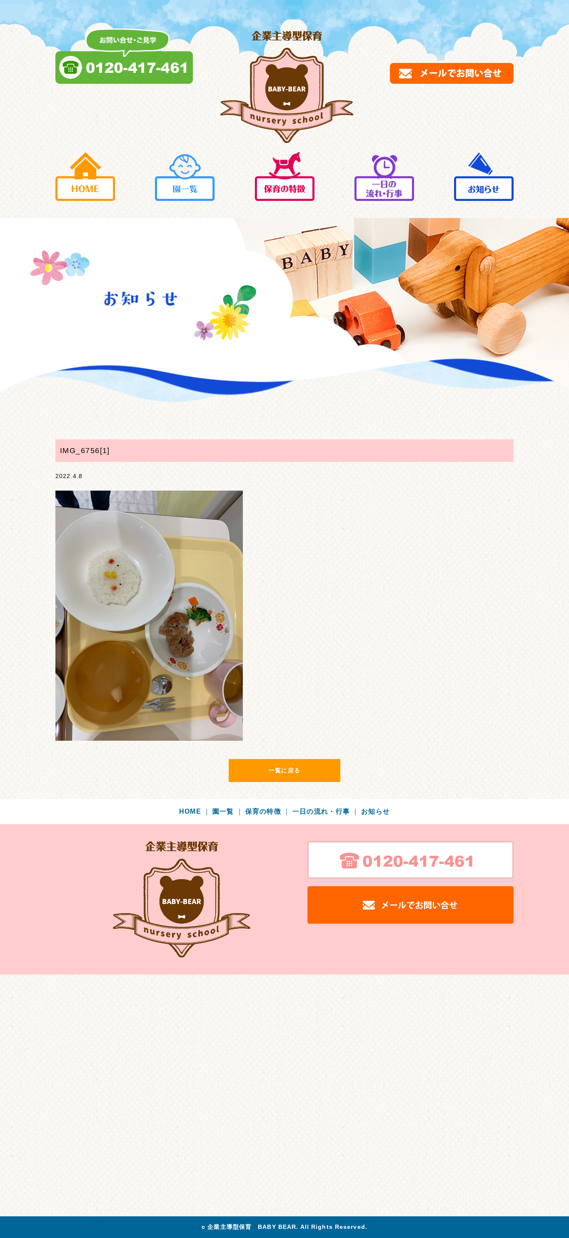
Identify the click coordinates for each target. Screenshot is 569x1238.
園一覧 (227, 811)
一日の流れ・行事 (325, 811)
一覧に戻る (284, 770)
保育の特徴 (268, 811)
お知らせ (375, 811)
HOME (195, 811)
